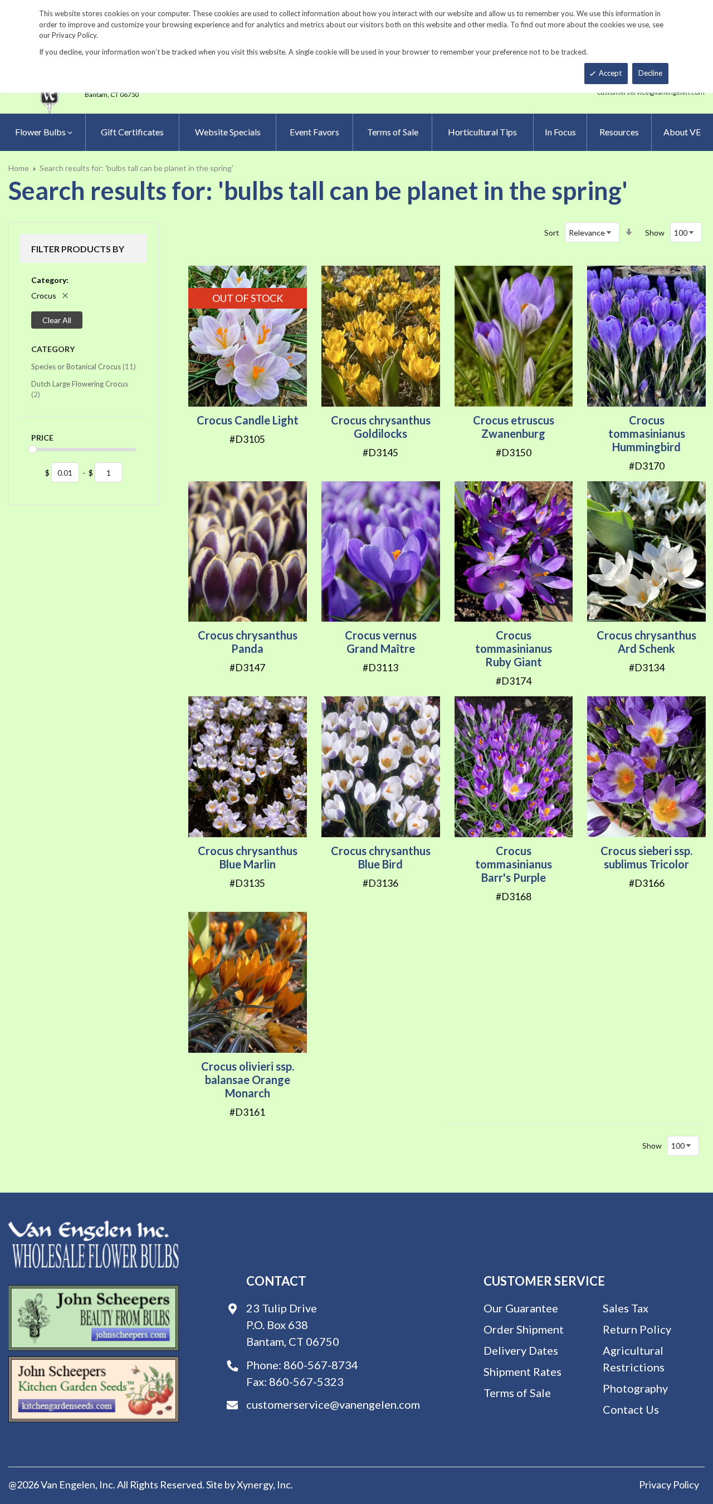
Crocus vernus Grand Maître (381, 641)
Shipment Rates (522, 1371)
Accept (610, 73)
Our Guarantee (521, 1308)
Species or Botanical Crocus (83, 366)
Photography (635, 1388)
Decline (650, 73)
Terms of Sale (517, 1392)
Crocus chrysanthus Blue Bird (381, 857)
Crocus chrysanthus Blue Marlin (247, 857)
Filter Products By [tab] (77, 248)
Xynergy (255, 1484)
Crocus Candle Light (248, 420)
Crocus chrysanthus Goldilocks (381, 426)
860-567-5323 (306, 1381)
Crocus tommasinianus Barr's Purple (513, 864)
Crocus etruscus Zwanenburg (513, 426)
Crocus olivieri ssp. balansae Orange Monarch (247, 1079)
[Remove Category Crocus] (65, 295)
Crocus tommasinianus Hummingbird (646, 433)
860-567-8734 (321, 1364)
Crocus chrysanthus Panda (247, 641)
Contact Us (631, 1409)
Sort (551, 232)
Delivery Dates (521, 1350)
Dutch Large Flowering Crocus (79, 389)
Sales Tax (625, 1308)
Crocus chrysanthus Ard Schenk (646, 641)
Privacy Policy (669, 1484)
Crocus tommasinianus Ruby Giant (513, 648)
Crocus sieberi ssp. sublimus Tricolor (646, 857)
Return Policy (637, 1329)
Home (18, 168)
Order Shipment (524, 1329)
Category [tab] (53, 349)
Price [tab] (42, 437)
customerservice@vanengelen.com (333, 1404)
